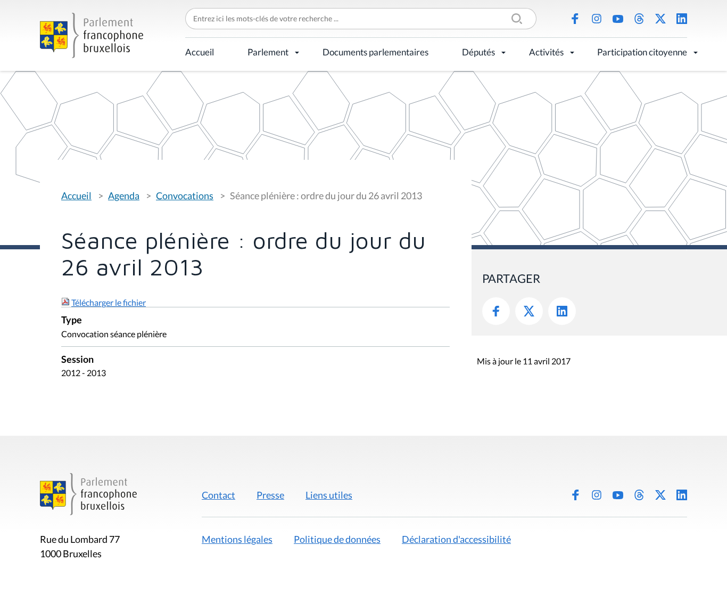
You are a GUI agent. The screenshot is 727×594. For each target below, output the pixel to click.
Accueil (199, 52)
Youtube (618, 18)
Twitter (529, 311)
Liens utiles (328, 495)
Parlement (267, 52)
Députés (478, 52)
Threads (639, 18)
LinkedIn (681, 18)
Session (77, 360)
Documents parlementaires (375, 52)
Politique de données (337, 539)
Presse (270, 495)
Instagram (596, 18)
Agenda (123, 195)
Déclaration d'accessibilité (456, 539)
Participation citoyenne (642, 52)
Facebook (575, 18)
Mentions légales (237, 539)
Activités (546, 52)
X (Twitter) (660, 18)
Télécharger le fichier (108, 302)
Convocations (184, 195)
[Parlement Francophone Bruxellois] (91, 35)
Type (71, 320)
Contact (218, 495)
